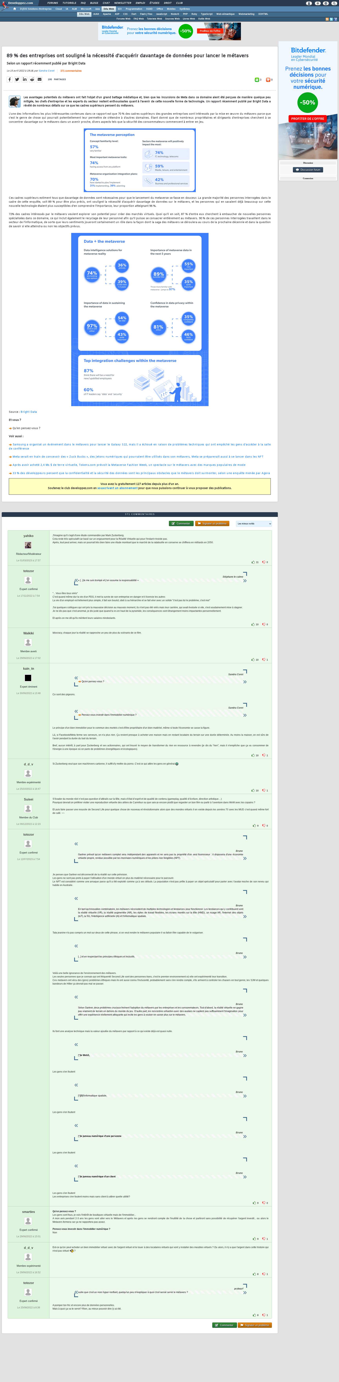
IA (67, 9)
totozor (28, 571)
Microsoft (86, 9)
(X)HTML (263, 14)
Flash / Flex (146, 14)
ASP (117, 14)
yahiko (29, 536)
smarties (28, 1211)
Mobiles (171, 9)
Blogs (94, 3)
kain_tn (28, 668)
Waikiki (28, 633)
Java (97, 9)
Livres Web (189, 18)
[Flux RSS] (327, 19)
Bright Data (29, 412)
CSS (125, 14)
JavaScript (161, 14)
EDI (120, 9)
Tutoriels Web (154, 18)
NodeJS (175, 14)
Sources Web (172, 18)
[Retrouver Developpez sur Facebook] (335, 19)
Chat (106, 3)
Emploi (140, 3)
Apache (107, 14)
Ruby (194, 14)
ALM (74, 9)
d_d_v (28, 764)
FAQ (83, 3)
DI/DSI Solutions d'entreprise (36, 9)
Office (160, 9)
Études (154, 3)
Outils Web (204, 18)
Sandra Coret (46, 70)
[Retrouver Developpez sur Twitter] (331, 19)
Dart (133, 14)
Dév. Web (109, 9)
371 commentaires (71, 71)
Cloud (59, 9)
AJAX (96, 14)
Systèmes (185, 9)
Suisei (28, 799)
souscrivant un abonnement (118, 488)
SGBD (149, 9)
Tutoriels (69, 3)
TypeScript (206, 14)
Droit (167, 3)
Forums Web (123, 18)
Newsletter (122, 3)
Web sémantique (225, 14)
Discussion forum (309, 169)
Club (179, 3)
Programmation (134, 9)
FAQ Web (139, 18)
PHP (185, 14)
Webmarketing (246, 14)
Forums (52, 3)
